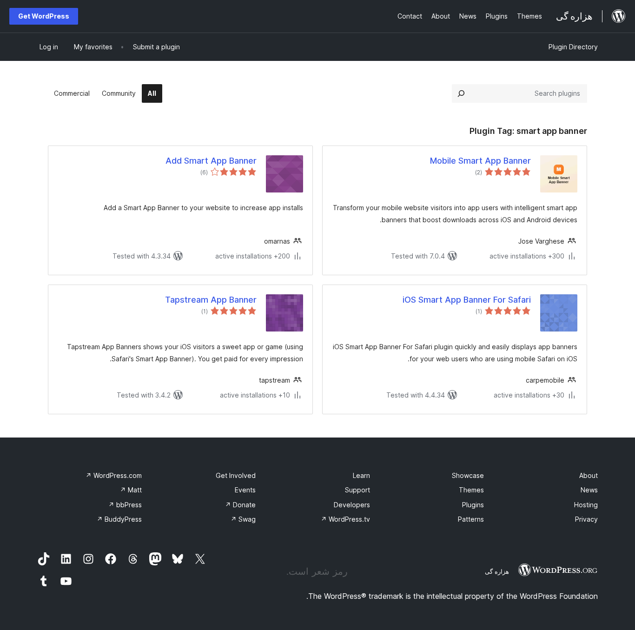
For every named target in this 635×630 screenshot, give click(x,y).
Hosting (586, 505)
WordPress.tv (345, 519)
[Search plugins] (461, 93)
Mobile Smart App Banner (480, 161)
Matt (131, 490)
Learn (361, 475)
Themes (471, 490)
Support (357, 490)
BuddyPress (119, 519)
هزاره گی (497, 571)
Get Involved (236, 475)
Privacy (586, 519)
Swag (243, 519)
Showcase (468, 475)
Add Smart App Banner (211, 161)
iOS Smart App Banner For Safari (467, 300)
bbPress (125, 505)
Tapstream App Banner (211, 300)
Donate (240, 505)
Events (245, 490)
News (589, 490)
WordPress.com (114, 475)
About (588, 475)
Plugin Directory (573, 47)
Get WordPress (43, 16)
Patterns (471, 519)
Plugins (473, 505)
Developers (352, 505)
